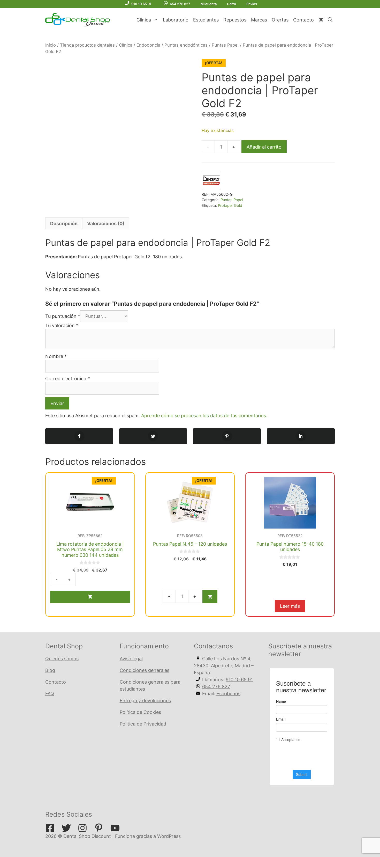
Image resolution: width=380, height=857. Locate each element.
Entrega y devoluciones (145, 700)
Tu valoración (61, 325)
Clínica (143, 20)
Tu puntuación (62, 316)
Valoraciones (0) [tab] (105, 223)
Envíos (251, 4)
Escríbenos (228, 693)
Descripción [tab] (64, 223)
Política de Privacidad (143, 724)
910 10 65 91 (141, 4)
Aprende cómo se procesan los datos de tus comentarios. (204, 415)
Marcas (259, 20)
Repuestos (234, 20)
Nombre (56, 356)
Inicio (50, 45)
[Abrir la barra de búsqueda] (330, 20)
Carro (231, 4)
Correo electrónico (67, 378)
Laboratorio (175, 20)
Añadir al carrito (264, 147)
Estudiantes (206, 20)
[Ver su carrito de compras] (320, 20)
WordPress (169, 836)
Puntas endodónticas (186, 45)
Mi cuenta (209, 4)
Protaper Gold (230, 205)
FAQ (49, 693)
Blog (50, 670)
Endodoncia (148, 45)
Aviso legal (131, 658)
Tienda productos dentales (87, 45)
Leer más (290, 606)
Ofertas (280, 20)
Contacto (303, 20)
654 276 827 (180, 4)
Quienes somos (62, 658)
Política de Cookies (140, 712)
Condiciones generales (144, 670)
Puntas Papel (225, 45)
